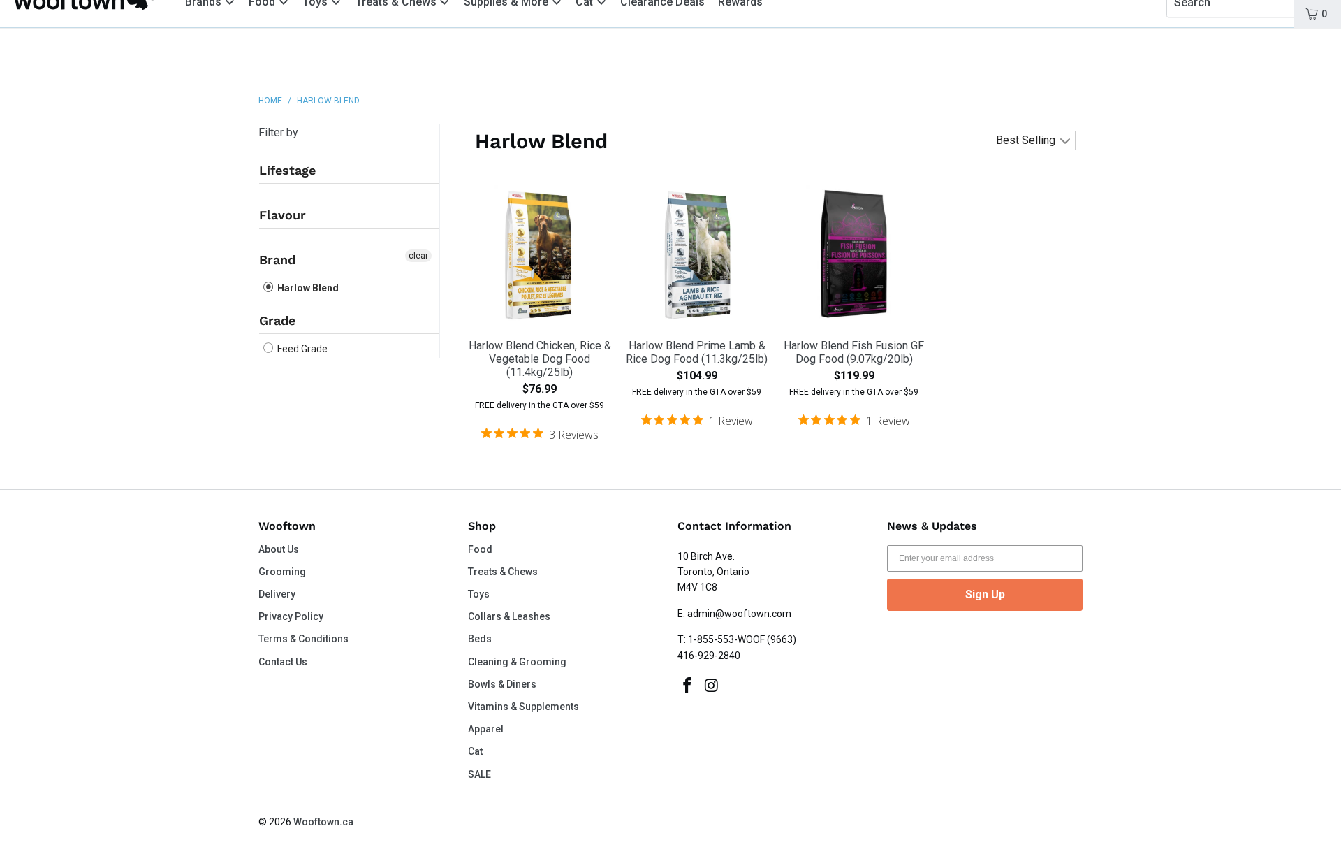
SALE (479, 774)
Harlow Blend (307, 288)
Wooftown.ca (323, 821)
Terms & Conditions (303, 638)
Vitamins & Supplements (523, 706)
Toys (479, 594)
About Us (278, 549)
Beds (480, 638)
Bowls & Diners (502, 684)
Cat (475, 751)
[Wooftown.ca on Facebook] (687, 686)
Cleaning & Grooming (517, 661)
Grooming (282, 571)
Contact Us (282, 661)
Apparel (486, 729)
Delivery (276, 594)
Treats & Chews (503, 571)
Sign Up (985, 594)
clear (418, 256)
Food (480, 549)
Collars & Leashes (509, 616)
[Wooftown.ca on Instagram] (712, 686)
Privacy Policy (290, 616)
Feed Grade (301, 348)
